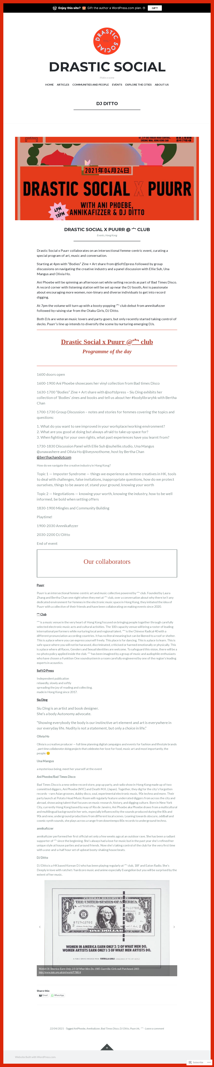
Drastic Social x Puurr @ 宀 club (107, 229)
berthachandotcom (54, 457)
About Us (162, 84)
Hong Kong (111, 235)
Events (117, 84)
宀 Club (41, 614)
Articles (63, 84)
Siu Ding (42, 700)
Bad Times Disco (110, 1028)
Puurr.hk (134, 1028)
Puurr (40, 585)
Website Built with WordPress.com (35, 1056)
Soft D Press (45, 670)
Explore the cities (138, 84)
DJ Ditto (124, 1028)
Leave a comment (154, 1028)
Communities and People (90, 84)
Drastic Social (107, 66)
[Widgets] (107, 1047)
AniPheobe (79, 1028)
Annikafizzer (93, 1028)
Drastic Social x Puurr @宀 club (107, 342)
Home (49, 84)
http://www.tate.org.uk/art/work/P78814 (60, 972)
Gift (155, 8)
